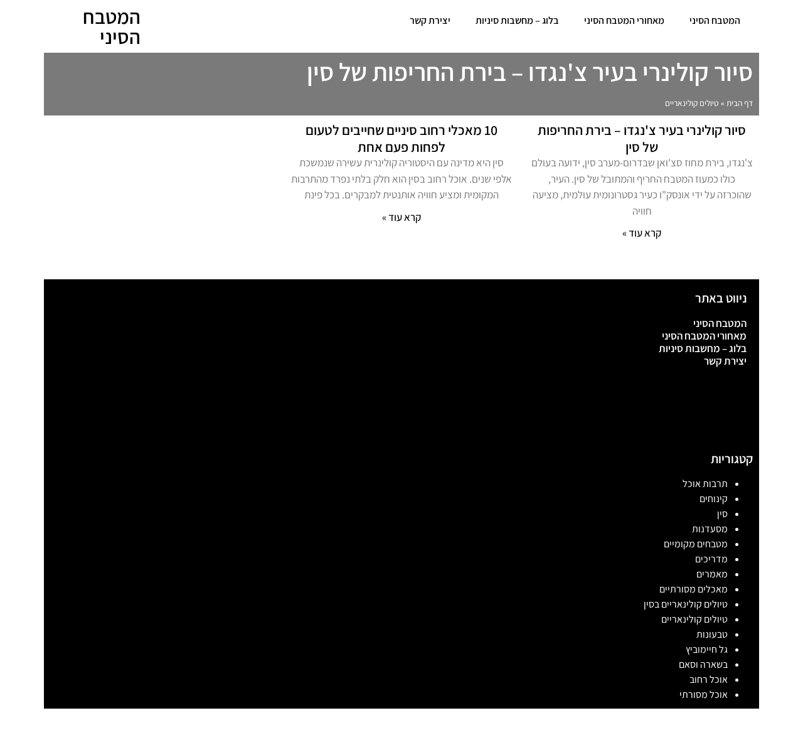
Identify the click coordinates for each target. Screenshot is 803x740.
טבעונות (712, 634)
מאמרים (712, 574)
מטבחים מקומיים (696, 543)
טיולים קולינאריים (694, 619)
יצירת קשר (430, 20)
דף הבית (739, 103)
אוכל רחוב (708, 679)
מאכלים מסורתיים (693, 589)
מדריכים (711, 559)
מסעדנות (710, 528)
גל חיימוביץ (707, 649)
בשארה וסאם (703, 664)
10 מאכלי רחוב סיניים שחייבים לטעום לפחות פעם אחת (401, 138)
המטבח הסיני (714, 20)
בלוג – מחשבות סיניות (517, 20)
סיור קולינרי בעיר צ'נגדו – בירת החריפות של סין (642, 138)
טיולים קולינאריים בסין (686, 604)
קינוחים (713, 498)
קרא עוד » (641, 233)
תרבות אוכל (705, 483)
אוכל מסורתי (703, 694)
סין (722, 513)
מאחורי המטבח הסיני (624, 20)
